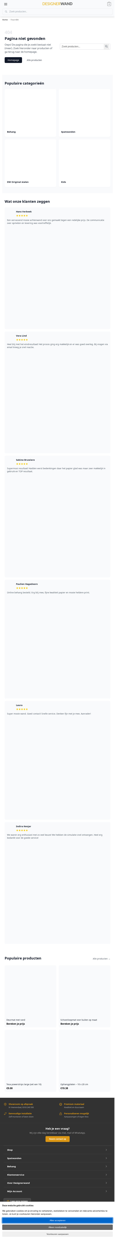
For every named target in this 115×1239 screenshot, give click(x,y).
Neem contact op (57, 1139)
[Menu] (5, 4)
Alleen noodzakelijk (58, 1227)
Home (5, 19)
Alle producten (34, 59)
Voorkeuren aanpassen (58, 1234)
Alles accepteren (57, 1220)
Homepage (13, 59)
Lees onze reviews (19, 1201)
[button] (109, 4)
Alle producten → (101, 958)
